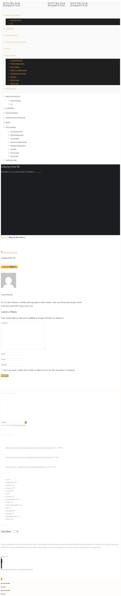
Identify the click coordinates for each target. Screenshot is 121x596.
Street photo (76, 547)
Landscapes (98, 544)
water (95, 547)
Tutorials (13, 77)
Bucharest (44, 544)
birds (30, 544)
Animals (16, 544)
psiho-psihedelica (12, 505)
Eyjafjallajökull (76, 544)
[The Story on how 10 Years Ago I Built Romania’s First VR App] (9, 454)
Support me (11, 88)
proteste (34, 547)
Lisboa (107, 544)
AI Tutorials (10, 482)
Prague (30, 547)
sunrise (82, 547)
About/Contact (13, 15)
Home (3, 237)
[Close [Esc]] (2, 583)
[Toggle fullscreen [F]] (7, 583)
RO (7, 508)
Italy (93, 544)
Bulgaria (56, 544)
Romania (50, 547)
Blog (8, 48)
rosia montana (58, 547)
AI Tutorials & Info (16, 60)
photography (10, 499)
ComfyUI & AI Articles (15, 42)
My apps (9, 496)
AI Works (10, 28)
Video (8, 519)
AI (6, 479)
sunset (87, 547)
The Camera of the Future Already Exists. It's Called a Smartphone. (29, 448)
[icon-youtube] (1, 568)
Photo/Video (12, 35)
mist (117, 544)
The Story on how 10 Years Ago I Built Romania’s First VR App (28, 457)
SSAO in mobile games (18, 70)
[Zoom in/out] (9, 583)
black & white (37, 544)
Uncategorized (11, 516)
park (17, 547)
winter (99, 547)
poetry (8, 502)
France (83, 544)
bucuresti (50, 544)
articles (8, 485)
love (110, 544)
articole (8, 488)
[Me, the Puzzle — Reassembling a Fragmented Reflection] (9, 464)
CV (11, 23)
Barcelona (22, 544)
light (103, 544)
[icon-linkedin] (1, 566)
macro (113, 544)
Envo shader (14, 67)
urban (91, 547)
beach (27, 544)
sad (64, 547)
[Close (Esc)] (2, 590)
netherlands (4, 547)
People (20, 547)
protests (39, 547)
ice (86, 544)
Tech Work (11, 55)
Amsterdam (10, 544)
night (10, 547)
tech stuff (9, 510)
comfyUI (8, 491)
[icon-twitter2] (1, 560)
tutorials (8, 513)
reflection (45, 547)
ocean (13, 547)
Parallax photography (18, 73)
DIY (7, 494)
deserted (69, 544)
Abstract (3, 544)
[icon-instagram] (1, 564)
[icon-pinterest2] (1, 562)
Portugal (25, 547)
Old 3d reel (14, 83)
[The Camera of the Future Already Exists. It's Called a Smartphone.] (9, 445)
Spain (70, 547)
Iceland (89, 544)
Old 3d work (14, 80)
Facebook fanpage (19, 425)
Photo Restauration (17, 64)
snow (67, 547)
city (60, 544)
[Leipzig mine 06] (9, 252)
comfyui (64, 544)
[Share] (4, 583)
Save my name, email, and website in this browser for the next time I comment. (39, 370)
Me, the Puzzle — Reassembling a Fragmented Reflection (26, 467)
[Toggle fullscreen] (7, 590)
